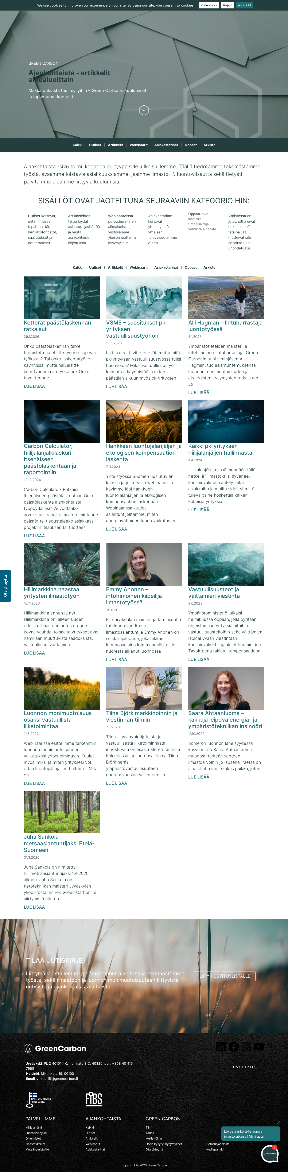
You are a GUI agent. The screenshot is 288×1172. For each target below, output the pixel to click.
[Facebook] (233, 1046)
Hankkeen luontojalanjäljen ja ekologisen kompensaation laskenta (144, 452)
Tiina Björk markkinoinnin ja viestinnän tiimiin (142, 716)
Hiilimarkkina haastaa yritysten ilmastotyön (52, 592)
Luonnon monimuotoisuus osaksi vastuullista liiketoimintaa (58, 719)
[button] (5, 586)
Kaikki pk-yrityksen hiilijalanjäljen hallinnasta (220, 449)
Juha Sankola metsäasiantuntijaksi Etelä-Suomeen (59, 843)
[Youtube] (259, 1046)
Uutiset (95, 145)
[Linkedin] (221, 1046)
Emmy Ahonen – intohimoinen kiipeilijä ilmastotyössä (134, 596)
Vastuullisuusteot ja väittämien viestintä (214, 592)
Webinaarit (139, 145)
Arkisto (209, 145)
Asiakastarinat (166, 145)
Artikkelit (115, 145)
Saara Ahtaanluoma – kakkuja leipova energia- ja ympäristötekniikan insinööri (225, 719)
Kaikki (77, 145)
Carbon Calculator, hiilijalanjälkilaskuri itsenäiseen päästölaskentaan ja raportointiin (50, 459)
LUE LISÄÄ (34, 386)
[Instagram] (246, 1046)
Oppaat (191, 145)
